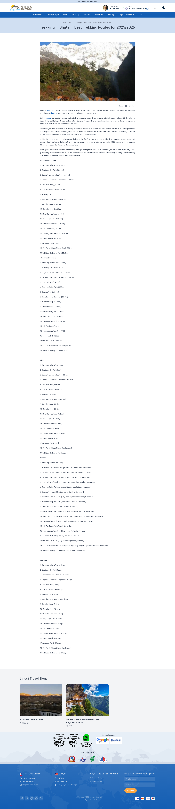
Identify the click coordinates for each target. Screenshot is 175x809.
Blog (70, 23)
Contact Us (130, 15)
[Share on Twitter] (129, 106)
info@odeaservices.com (30, 785)
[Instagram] (32, 798)
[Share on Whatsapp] (133, 106)
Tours (65, 15)
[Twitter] (27, 798)
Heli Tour (87, 15)
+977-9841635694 (28, 781)
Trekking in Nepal (53, 15)
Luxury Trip (75, 15)
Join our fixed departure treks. (87, 2)
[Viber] (41, 798)
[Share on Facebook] (126, 106)
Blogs (120, 15)
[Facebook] (22, 798)
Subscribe (130, 790)
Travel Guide (99, 15)
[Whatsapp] (36, 798)
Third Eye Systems (93, 800)
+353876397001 (97, 781)
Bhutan (51, 139)
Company (110, 15)
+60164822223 (62, 781)
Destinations (37, 15)
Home (65, 23)
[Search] (141, 14)
